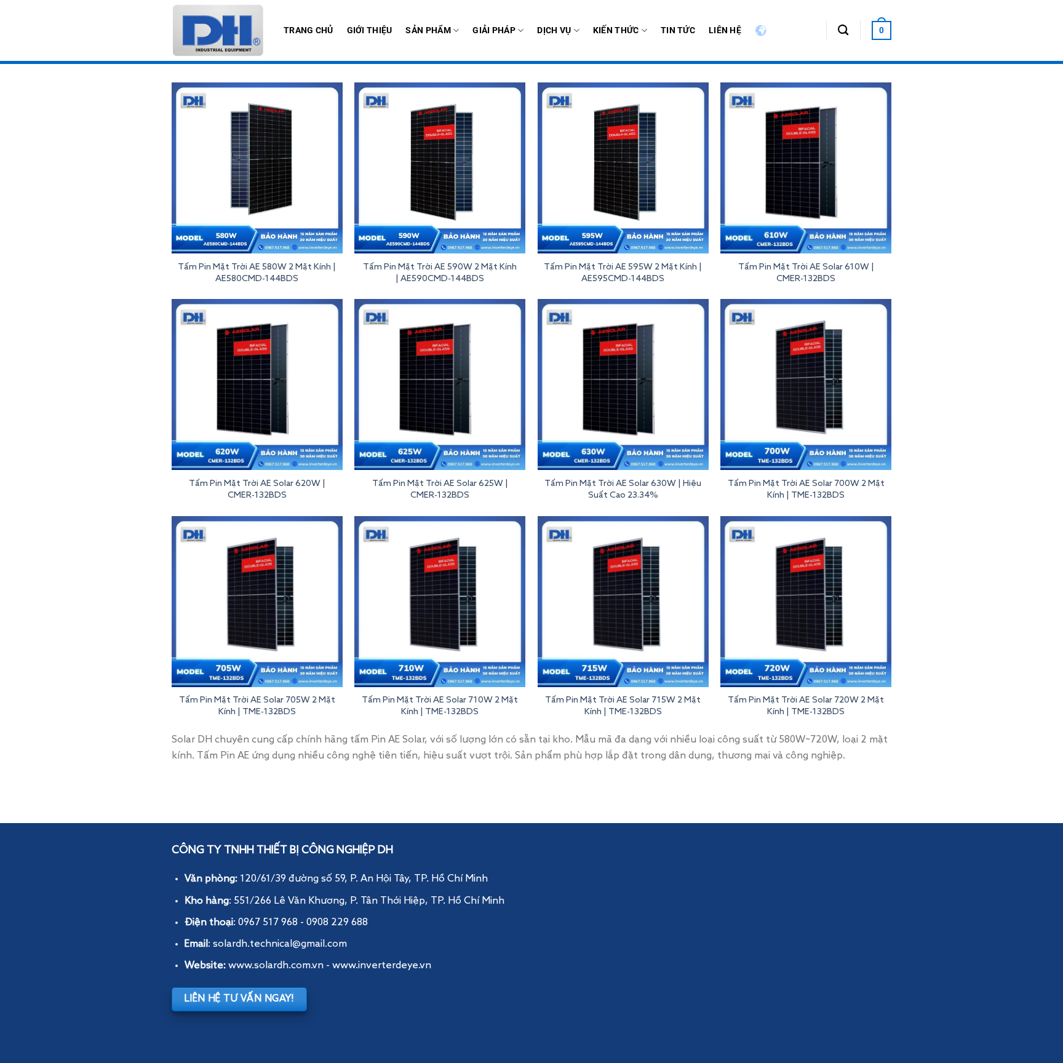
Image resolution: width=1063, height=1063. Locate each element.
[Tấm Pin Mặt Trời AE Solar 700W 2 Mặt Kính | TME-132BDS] (805, 384)
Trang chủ (308, 30)
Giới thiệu (369, 30)
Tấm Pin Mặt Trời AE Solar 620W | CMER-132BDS (257, 489)
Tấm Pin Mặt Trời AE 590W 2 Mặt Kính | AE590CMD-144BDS (440, 273)
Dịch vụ (554, 30)
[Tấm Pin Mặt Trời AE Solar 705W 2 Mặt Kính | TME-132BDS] (257, 601)
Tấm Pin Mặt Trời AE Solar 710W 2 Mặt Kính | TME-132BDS (440, 706)
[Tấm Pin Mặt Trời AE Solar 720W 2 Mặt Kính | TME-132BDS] (805, 601)
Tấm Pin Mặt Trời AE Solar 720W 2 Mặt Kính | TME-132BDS (806, 706)
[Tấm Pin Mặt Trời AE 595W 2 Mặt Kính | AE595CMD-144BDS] (623, 167)
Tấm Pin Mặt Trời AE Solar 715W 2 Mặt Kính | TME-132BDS (623, 706)
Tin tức (678, 30)
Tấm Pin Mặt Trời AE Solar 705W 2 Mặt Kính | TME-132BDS (257, 706)
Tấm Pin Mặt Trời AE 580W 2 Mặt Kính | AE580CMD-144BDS (257, 273)
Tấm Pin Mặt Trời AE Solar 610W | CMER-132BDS (806, 273)
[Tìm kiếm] (843, 30)
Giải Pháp (494, 30)
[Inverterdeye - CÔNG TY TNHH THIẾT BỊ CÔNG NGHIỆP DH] (218, 31)
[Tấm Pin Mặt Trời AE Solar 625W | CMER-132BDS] (439, 384)
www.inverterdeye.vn (381, 966)
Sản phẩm (427, 30)
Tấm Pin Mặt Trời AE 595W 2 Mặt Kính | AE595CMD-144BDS (623, 273)
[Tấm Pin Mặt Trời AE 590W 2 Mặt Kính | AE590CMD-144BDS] (439, 167)
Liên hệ (725, 30)
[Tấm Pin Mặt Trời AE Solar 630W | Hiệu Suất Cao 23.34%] (623, 384)
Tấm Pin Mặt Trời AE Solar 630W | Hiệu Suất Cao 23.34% (622, 489)
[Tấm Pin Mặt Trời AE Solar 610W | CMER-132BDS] (805, 167)
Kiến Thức (616, 30)
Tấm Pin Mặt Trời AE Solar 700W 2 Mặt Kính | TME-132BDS (806, 489)
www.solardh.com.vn (276, 966)
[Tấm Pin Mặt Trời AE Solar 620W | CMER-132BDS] (257, 384)
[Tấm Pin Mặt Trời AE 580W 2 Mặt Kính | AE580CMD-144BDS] (257, 167)
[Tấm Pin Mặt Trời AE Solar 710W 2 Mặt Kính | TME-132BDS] (439, 601)
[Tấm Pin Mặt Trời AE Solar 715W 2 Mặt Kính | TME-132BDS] (623, 601)
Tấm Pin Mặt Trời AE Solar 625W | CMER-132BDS (440, 489)
